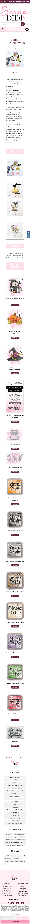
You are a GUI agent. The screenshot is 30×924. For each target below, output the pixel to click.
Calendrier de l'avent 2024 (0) (15, 823)
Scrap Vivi (22, 861)
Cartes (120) (15, 804)
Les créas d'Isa (7, 858)
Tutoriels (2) (15, 821)
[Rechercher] (23, 24)
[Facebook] (28, 232)
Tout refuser (22, 918)
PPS (24, 856)
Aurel (5, 864)
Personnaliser (8, 918)
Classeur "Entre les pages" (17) (15, 791)
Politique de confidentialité (12, 914)
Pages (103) (15, 802)
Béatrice (16, 861)
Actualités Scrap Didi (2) (15, 796)
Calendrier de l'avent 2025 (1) (15, 788)
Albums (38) (15, 807)
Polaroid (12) (15, 793)
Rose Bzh (6, 856)
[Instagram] (28, 236)
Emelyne (20, 856)
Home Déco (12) (15, 815)
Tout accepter (15, 921)
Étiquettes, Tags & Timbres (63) (15, 810)
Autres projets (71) (15, 818)
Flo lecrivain (16, 858)
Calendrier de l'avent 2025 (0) (15, 785)
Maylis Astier (13, 856)
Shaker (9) (15, 799)
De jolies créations (8, 861)
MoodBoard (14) (15, 812)
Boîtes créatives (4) (15, 777)
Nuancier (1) (15, 782)
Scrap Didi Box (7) (15, 780)
